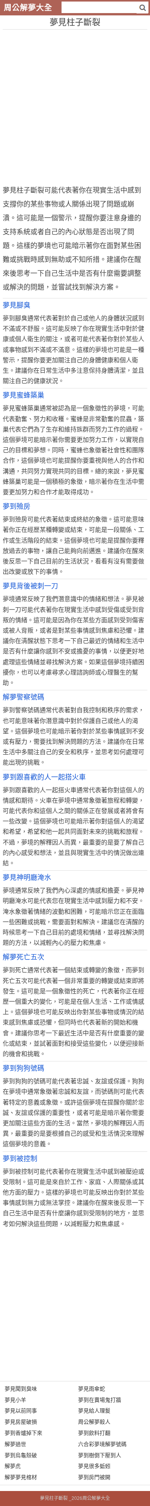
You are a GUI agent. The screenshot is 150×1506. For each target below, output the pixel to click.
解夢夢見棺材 (21, 1477)
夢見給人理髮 (94, 1411)
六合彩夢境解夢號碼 (102, 1444)
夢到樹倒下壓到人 (99, 1455)
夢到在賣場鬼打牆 (99, 1400)
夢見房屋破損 (21, 1422)
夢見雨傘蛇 (91, 1389)
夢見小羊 (15, 1400)
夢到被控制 (20, 1159)
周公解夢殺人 (94, 1422)
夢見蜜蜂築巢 (23, 395)
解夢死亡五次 (23, 957)
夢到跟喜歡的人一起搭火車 (44, 777)
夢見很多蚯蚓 (94, 1466)
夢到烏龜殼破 (21, 1455)
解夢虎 (13, 1466)
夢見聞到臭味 (21, 1389)
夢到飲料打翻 (94, 1433)
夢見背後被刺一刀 (30, 586)
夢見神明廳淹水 (27, 877)
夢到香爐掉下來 (23, 1433)
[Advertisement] (75, 105)
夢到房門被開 (94, 1477)
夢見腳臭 (16, 305)
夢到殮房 (16, 506)
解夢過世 (15, 1444)
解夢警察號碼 (23, 697)
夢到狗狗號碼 (23, 1068)
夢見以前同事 (21, 1411)
